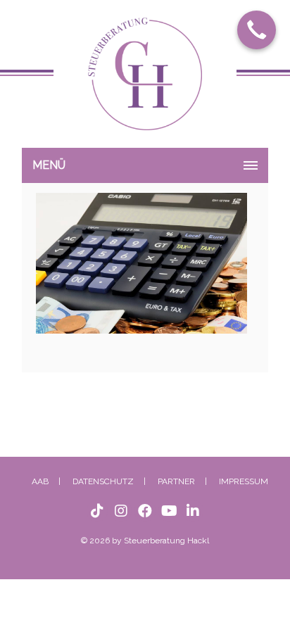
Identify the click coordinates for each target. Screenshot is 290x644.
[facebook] (145, 503)
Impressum (243, 474)
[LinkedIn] (192, 503)
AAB (40, 474)
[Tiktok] (97, 503)
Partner (176, 474)
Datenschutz (103, 474)
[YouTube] (168, 503)
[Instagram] (121, 503)
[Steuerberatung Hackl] (145, 80)
